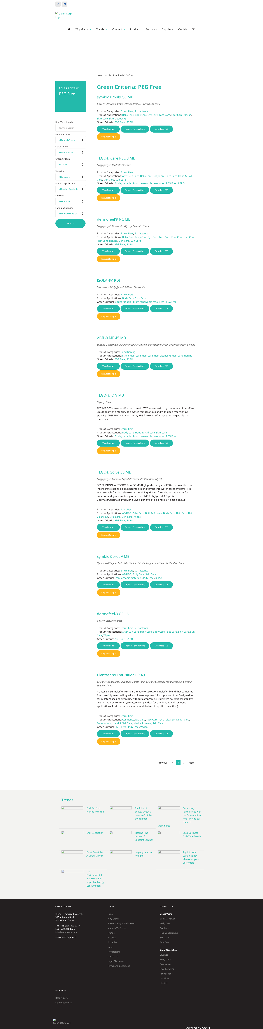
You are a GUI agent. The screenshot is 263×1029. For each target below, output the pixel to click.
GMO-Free (120, 727)
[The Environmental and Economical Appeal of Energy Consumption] (72, 877)
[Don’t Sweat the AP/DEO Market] (72, 857)
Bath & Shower (153, 513)
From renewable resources (148, 183)
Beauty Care (61, 997)
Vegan (144, 727)
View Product (108, 129)
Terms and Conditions (119, 965)
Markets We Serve (117, 928)
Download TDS (161, 129)
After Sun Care (130, 176)
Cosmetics (128, 719)
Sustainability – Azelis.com (121, 923)
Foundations (104, 723)
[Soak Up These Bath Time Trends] (169, 838)
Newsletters (114, 951)
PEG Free (119, 122)
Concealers (165, 964)
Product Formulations (135, 129)
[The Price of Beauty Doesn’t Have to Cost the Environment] (121, 815)
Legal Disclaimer (116, 961)
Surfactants (141, 111)
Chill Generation (94, 832)
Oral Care (114, 516)
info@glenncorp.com (66, 932)
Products (107, 75)
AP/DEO (126, 513)
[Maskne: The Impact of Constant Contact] (121, 838)
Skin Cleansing (117, 118)
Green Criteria (118, 75)
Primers (146, 723)
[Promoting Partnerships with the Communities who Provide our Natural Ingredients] (169, 813)
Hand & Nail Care (145, 432)
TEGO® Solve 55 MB (114, 472)
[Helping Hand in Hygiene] (121, 857)
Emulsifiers (127, 111)
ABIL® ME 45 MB (111, 337)
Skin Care (102, 118)
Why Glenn (113, 918)
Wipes (137, 516)
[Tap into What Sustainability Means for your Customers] (169, 857)
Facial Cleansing (168, 719)
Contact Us (113, 956)
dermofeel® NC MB (114, 219)
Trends (111, 932)
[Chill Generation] (72, 838)
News (110, 947)
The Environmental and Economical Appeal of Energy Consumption (95, 878)
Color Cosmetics (63, 1002)
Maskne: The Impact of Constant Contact (144, 836)
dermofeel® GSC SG (114, 613)
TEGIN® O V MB (110, 395)
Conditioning (128, 352)
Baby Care (128, 115)
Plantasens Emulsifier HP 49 (121, 674)
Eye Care (153, 115)
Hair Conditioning (107, 240)
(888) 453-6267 (72, 925)
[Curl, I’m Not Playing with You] (72, 815)
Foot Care (176, 115)
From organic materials (127, 578)
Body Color (165, 959)
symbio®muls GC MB (115, 96)
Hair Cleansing (162, 355)
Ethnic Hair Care (131, 355)
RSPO (130, 122)
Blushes (164, 954)
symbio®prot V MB (113, 556)
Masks (187, 115)
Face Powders (167, 968)
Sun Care (121, 179)
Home (99, 75)
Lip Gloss (164, 978)
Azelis (80, 913)
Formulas (112, 942)
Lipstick (164, 983)
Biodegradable (122, 183)
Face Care (164, 115)
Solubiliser (127, 509)
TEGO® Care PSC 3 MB (116, 158)
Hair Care (189, 237)
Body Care (141, 115)
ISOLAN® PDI (108, 280)
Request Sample (108, 136)
